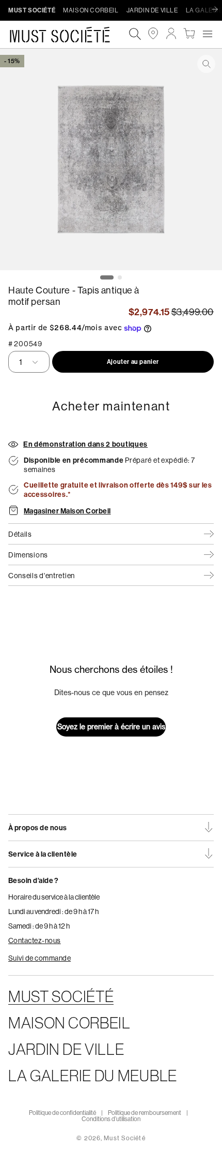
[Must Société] (65, 34)
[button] (207, 33)
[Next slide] (217, 10)
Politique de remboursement (144, 1112)
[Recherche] (135, 34)
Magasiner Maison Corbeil (67, 510)
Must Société (124, 1138)
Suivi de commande (39, 958)
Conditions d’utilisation (111, 1119)
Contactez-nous (34, 940)
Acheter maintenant (111, 406)
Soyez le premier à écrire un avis (111, 726)
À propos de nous (37, 827)
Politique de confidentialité (62, 1112)
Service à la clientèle (42, 854)
